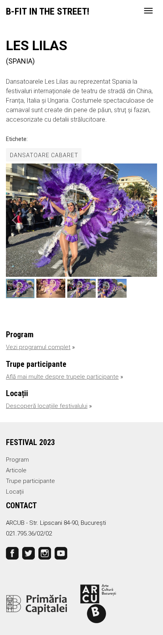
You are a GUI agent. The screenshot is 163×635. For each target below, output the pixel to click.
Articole (16, 470)
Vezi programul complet (38, 347)
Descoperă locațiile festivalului (46, 406)
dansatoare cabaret (44, 155)
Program (17, 459)
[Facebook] (12, 553)
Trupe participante (30, 481)
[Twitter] (28, 553)
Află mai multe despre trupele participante (62, 376)
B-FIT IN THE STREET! (47, 11)
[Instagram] (44, 553)
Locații (15, 491)
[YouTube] (61, 553)
